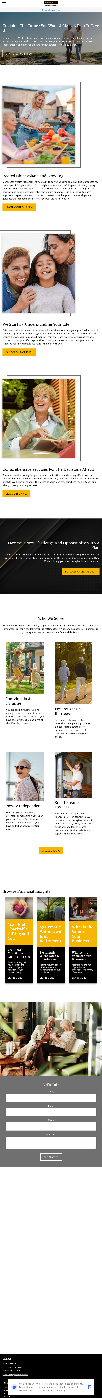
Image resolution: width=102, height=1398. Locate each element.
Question (51, 1134)
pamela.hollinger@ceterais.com (15, 1374)
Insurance (6, 1396)
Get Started (51, 1157)
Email (51, 1105)
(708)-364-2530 (14, 1363)
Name (51, 1091)
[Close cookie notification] (90, 1387)
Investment (7, 1390)
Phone (51, 1120)
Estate (5, 1393)
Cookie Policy (58, 1390)
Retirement (6, 1387)
